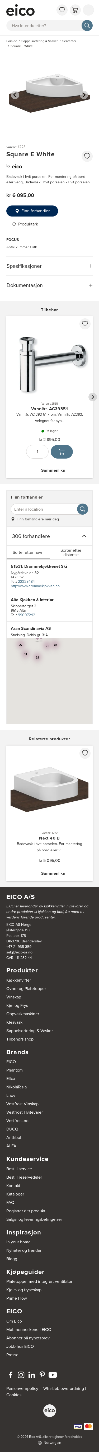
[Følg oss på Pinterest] (42, 1375)
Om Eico (14, 1321)
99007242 (26, 615)
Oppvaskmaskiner (22, 1014)
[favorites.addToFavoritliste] (87, 156)
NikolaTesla (16, 1087)
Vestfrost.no (17, 1121)
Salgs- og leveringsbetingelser (34, 1219)
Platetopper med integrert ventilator (39, 1281)
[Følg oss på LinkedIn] (31, 1375)
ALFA (11, 1146)
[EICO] (49, 1410)
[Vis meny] (88, 10)
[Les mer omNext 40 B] (49, 813)
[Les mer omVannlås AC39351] (49, 397)
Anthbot (13, 1137)
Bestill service (19, 1169)
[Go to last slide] (15, 95)
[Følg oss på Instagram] (21, 1375)
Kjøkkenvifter (18, 980)
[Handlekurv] (75, 10)
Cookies (13, 1395)
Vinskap (13, 997)
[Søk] (87, 25)
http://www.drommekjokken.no (35, 586)
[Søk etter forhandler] (82, 509)
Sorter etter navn (28, 552)
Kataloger (15, 1194)
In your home (18, 1242)
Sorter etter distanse (70, 552)
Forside (11, 41)
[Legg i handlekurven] (62, 452)
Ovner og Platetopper (26, 989)
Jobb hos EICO (20, 1346)
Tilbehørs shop (20, 1039)
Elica (10, 1079)
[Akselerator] (30, 10)
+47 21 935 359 (18, 946)
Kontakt (13, 1186)
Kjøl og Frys (17, 1005)
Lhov (10, 1095)
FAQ (10, 1202)
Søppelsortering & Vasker (29, 1031)
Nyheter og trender (23, 1250)
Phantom (14, 1070)
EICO (11, 1062)
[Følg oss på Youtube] (53, 1375)
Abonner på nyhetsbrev (28, 1338)
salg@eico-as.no (19, 952)
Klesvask (14, 1022)
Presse (12, 1355)
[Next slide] (84, 95)
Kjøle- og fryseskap (23, 1290)
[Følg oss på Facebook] (10, 1375)
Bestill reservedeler (24, 1177)
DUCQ (12, 1129)
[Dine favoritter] (62, 10)
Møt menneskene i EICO (28, 1330)
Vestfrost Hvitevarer (24, 1112)
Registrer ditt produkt (25, 1211)
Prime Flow (16, 1298)
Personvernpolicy (22, 1388)
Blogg (11, 1259)
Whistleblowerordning (63, 1388)
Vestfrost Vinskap (22, 1104)
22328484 (26, 581)
